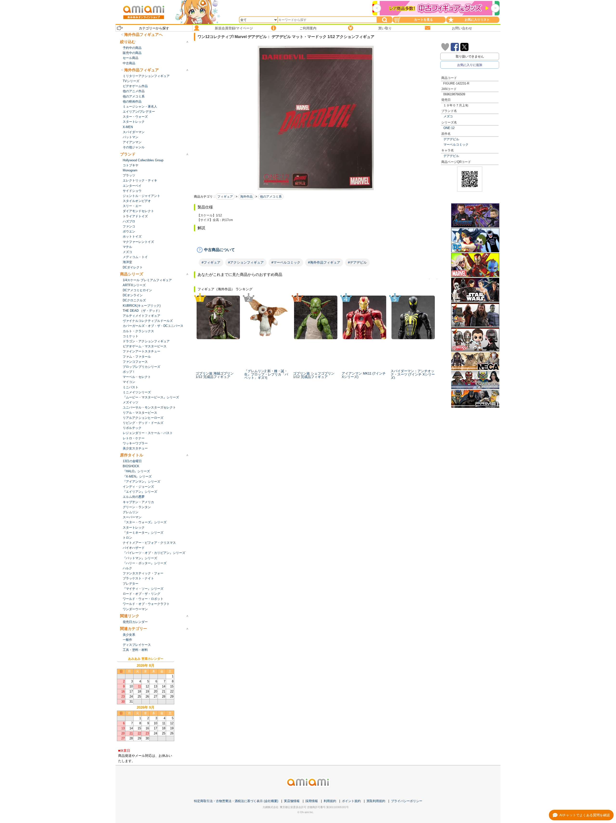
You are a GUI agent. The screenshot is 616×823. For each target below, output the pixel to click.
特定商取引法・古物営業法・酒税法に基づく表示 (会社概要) (236, 801)
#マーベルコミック (285, 262)
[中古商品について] (315, 249)
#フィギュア (211, 262)
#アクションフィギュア (246, 262)
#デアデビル (357, 262)
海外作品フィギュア (141, 70)
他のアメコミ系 (271, 196)
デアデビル (451, 139)
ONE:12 (449, 128)
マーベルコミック (455, 144)
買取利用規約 (375, 801)
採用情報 (311, 801)
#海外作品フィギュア (324, 262)
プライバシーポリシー (406, 801)
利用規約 (330, 801)
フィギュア (225, 196)
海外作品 (246, 196)
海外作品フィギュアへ (143, 34)
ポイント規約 (351, 801)
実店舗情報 (292, 801)
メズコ (448, 116)
